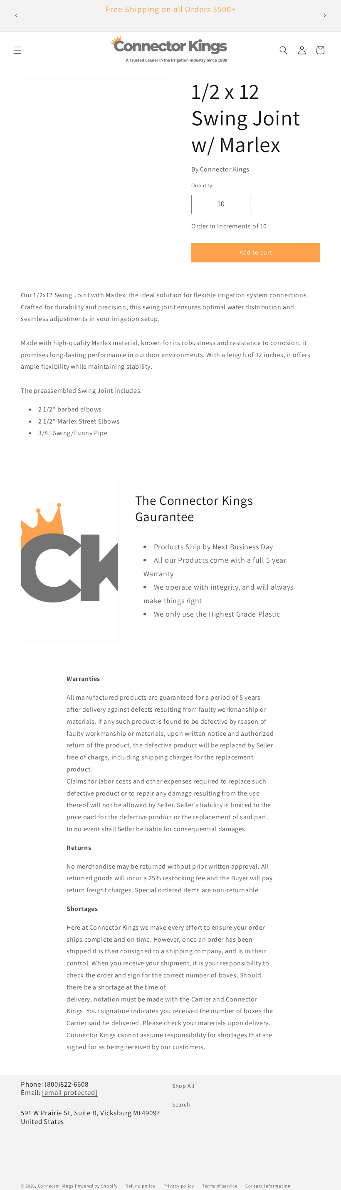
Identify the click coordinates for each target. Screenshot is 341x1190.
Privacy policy (178, 1186)
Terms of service (219, 1186)
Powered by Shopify (96, 1186)
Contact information (267, 1186)
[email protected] (69, 1092)
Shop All (183, 1086)
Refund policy (140, 1186)
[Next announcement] (325, 15)
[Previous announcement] (16, 15)
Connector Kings (56, 1186)
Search (181, 1104)
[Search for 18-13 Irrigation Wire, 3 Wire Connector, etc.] (283, 50)
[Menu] (17, 50)
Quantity (201, 185)
